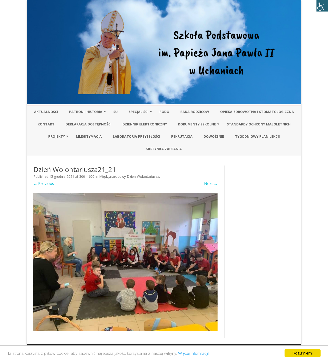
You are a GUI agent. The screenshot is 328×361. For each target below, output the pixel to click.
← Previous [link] (43, 183)
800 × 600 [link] (87, 176)
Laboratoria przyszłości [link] (136, 136)
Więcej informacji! (193, 353)
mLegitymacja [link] (89, 136)
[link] (322, 6)
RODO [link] (164, 111)
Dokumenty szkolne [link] (197, 124)
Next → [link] (211, 183)
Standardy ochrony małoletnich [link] (259, 124)
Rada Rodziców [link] (194, 111)
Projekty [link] (56, 136)
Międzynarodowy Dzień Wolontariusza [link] (129, 176)
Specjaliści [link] (138, 111)
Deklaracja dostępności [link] (88, 124)
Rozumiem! (302, 353)
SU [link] (115, 111)
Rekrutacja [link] (182, 136)
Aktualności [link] (46, 111)
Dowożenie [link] (214, 136)
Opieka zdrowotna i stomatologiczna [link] (257, 111)
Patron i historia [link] (85, 111)
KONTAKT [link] (46, 124)
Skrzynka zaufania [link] (164, 149)
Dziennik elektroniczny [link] (144, 124)
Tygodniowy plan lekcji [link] (257, 136)
